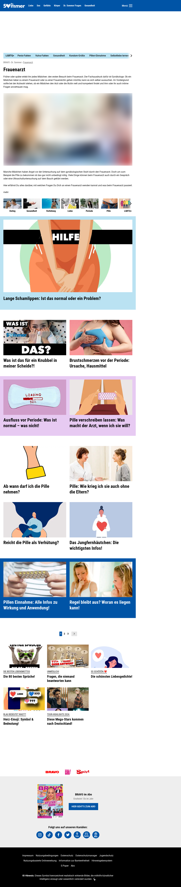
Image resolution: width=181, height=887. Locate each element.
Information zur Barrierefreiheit (74, 860)
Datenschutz (67, 855)
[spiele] (86, 834)
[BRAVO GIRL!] (68, 772)
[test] (77, 834)
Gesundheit (90, 6)
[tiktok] (49, 834)
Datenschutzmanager (86, 855)
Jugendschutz (106, 855)
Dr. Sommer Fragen (72, 6)
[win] (95, 834)
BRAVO (6, 62)
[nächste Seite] (74, 634)
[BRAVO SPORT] (83, 772)
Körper (57, 6)
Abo (73, 865)
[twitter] (67, 834)
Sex (38, 6)
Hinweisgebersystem (102, 860)
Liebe (30, 6)
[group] (66, 56)
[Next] (129, 56)
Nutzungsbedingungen (47, 855)
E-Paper (65, 865)
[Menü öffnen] (130, 5)
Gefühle (47, 6)
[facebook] (58, 834)
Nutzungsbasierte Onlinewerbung (40, 860)
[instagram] (39, 834)
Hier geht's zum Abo (83, 806)
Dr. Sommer (16, 62)
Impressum (28, 855)
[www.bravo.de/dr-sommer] (14, 5)
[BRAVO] (52, 772)
